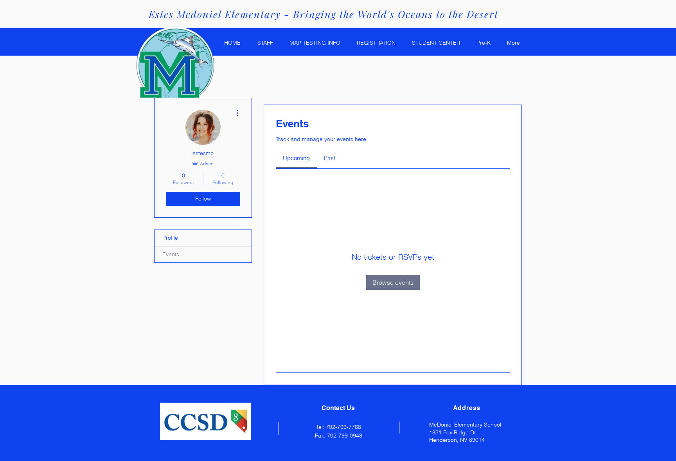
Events (170, 254)
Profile (170, 237)
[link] (296, 158)
